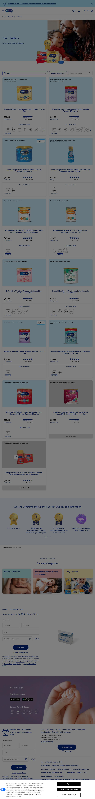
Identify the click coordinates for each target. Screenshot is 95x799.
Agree (69, 784)
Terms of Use (33, 794)
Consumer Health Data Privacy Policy (30, 791)
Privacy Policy (13, 791)
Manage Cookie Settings (69, 795)
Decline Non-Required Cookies (69, 789)
